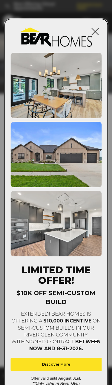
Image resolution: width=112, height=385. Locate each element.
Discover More (56, 364)
